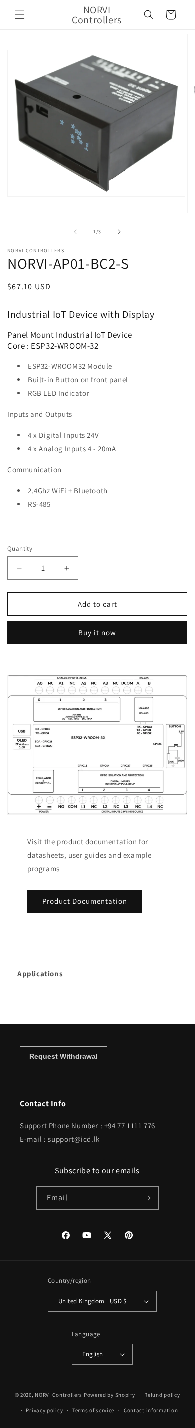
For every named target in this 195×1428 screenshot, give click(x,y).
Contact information (151, 1410)
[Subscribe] (147, 1198)
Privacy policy (44, 1410)
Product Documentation (85, 901)
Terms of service (93, 1410)
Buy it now (97, 632)
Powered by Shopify (110, 1394)
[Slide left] (75, 232)
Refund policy (162, 1394)
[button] (20, 15)
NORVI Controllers (58, 1394)
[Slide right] (119, 232)
